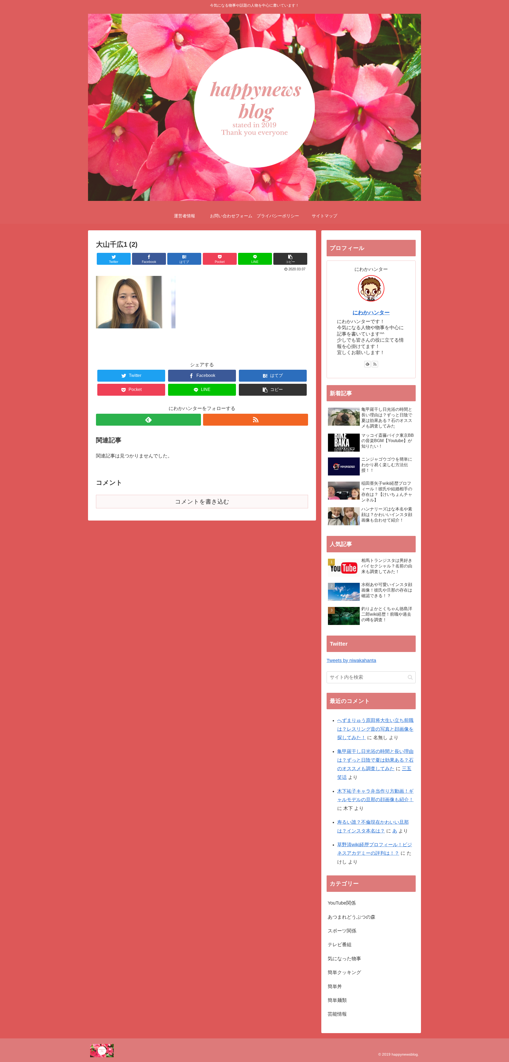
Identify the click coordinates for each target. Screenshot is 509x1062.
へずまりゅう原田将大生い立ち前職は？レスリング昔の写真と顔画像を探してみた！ (375, 729)
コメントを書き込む (202, 501)
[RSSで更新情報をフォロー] (255, 420)
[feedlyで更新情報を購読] (148, 420)
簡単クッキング (344, 972)
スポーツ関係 (342, 930)
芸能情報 (337, 1014)
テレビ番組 (340, 944)
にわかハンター (371, 312)
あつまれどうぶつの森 (351, 917)
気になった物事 (344, 958)
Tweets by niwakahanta (351, 660)
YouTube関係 (342, 903)
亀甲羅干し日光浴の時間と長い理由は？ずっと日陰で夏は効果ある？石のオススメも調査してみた (375, 760)
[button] (410, 677)
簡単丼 (335, 986)
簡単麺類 (337, 1000)
